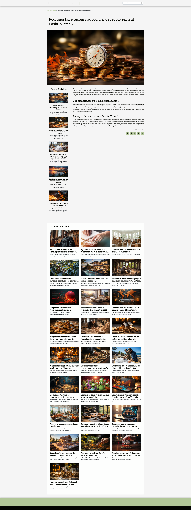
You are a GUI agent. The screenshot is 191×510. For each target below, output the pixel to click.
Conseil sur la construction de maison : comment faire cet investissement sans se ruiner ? (63, 455)
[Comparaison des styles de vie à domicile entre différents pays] (126, 297)
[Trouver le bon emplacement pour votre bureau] (64, 413)
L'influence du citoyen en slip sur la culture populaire (95, 396)
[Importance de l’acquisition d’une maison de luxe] (58, 98)
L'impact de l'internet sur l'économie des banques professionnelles (60, 309)
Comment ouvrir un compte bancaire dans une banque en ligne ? (124, 426)
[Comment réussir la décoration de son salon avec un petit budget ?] (95, 413)
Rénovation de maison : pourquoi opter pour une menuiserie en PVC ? (58, 156)
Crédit (59, 3)
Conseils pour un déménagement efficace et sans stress (126, 250)
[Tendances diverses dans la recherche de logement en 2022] (95, 297)
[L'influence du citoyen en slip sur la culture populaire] (95, 384)
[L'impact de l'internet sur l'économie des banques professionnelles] (64, 297)
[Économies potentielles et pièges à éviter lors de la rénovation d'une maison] (126, 268)
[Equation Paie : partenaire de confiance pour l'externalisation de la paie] (95, 239)
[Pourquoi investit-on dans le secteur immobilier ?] (95, 442)
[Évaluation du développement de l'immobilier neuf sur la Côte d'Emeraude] (126, 355)
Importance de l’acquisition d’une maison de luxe (58, 107)
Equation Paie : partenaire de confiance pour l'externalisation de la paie (95, 251)
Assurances (100, 3)
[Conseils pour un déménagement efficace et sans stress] (126, 239)
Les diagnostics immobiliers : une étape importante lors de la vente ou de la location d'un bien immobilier (126, 456)
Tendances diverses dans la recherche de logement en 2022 (94, 308)
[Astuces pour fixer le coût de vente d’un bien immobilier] (58, 122)
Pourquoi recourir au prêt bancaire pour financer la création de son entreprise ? (64, 484)
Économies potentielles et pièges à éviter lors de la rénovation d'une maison (126, 280)
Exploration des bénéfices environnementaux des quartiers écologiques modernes (63, 280)
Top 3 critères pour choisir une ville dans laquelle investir (58, 180)
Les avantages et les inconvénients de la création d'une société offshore (95, 368)
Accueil (49, 11)
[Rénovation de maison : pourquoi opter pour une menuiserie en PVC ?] (58, 147)
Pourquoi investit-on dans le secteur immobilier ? (93, 454)
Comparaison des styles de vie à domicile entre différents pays (125, 308)
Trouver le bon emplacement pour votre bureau (64, 425)
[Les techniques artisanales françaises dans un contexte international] (95, 326)
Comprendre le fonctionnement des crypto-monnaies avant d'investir (63, 339)
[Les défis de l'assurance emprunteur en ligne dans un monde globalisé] (64, 384)
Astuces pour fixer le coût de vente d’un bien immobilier (58, 131)
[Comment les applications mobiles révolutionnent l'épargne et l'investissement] (64, 355)
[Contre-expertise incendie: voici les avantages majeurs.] (58, 195)
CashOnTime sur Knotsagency (93, 106)
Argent (73, 3)
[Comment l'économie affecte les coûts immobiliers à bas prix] (126, 326)
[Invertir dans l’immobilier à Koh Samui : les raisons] (95, 268)
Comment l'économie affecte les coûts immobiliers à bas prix (125, 338)
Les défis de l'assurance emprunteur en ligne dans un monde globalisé (62, 397)
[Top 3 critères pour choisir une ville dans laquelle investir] (58, 171)
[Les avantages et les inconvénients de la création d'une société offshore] (95, 355)
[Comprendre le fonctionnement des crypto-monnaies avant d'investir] (64, 326)
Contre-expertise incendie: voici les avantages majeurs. (58, 205)
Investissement (86, 3)
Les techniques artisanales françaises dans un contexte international (93, 339)
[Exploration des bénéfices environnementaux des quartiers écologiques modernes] (64, 268)
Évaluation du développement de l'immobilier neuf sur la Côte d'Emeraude (126, 368)
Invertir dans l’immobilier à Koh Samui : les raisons (94, 279)
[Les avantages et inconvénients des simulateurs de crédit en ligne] (126, 384)
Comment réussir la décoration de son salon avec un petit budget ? (95, 425)
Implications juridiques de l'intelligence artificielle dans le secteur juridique (63, 251)
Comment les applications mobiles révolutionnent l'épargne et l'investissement (64, 368)
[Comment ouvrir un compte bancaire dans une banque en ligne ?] (126, 413)
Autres (113, 3)
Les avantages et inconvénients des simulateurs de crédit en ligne (126, 396)
